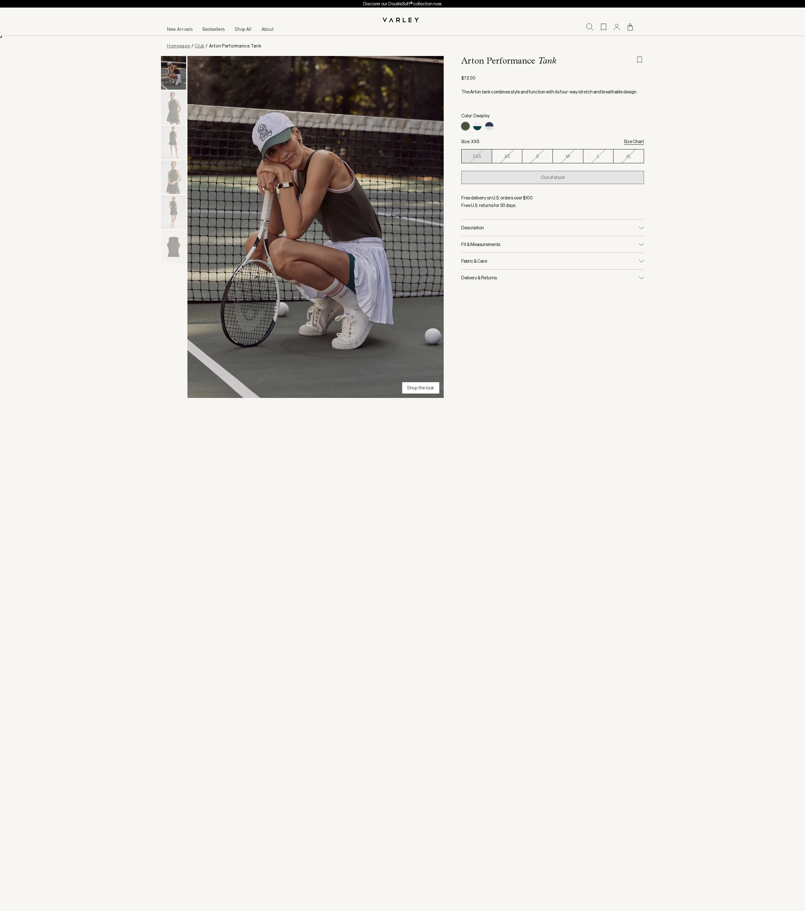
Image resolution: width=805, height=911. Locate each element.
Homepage (178, 45)
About (268, 29)
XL (628, 156)
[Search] (589, 27)
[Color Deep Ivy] (465, 126)
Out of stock (553, 177)
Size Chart (634, 141)
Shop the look (420, 387)
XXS (477, 156)
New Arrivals (179, 29)
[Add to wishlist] (640, 60)
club (199, 45)
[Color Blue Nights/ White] (489, 126)
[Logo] (402, 20)
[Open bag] (630, 27)
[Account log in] (617, 27)
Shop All (243, 29)
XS (507, 156)
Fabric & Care (474, 261)
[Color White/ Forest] (477, 126)
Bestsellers (214, 29)
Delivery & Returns (479, 277)
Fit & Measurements (480, 244)
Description (472, 227)
